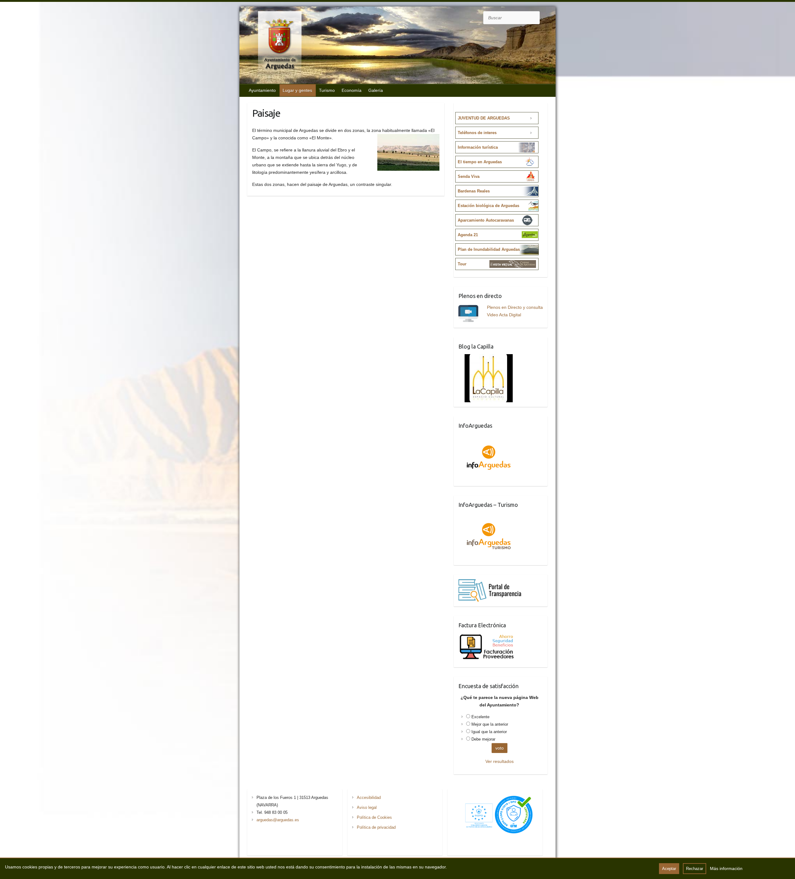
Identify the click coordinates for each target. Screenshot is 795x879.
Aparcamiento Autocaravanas (486, 220)
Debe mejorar (483, 739)
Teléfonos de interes (477, 132)
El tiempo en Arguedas (480, 162)
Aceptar (669, 868)
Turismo (327, 90)
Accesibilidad (369, 797)
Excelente (480, 716)
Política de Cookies (374, 817)
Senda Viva (468, 176)
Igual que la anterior (489, 731)
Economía (351, 90)
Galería (375, 90)
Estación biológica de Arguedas (488, 205)
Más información (726, 868)
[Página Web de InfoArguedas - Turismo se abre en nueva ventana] (489, 516)
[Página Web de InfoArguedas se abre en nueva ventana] (489, 437)
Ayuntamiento (262, 90)
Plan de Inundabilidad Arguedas (489, 249)
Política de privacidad (376, 827)
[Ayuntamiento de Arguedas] (274, 46)
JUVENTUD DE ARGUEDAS (484, 118)
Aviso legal (367, 807)
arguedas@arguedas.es (278, 820)
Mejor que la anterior (489, 724)
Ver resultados (499, 761)
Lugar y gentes (297, 90)
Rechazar (694, 868)
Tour (462, 264)
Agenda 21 (468, 234)
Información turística (478, 147)
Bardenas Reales (474, 191)
